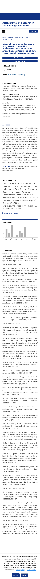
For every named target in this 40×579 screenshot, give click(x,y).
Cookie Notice (31, 570)
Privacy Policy (20, 570)
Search (33, 31)
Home (4, 37)
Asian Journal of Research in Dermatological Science (18, 24)
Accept (15, 575)
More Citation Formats (11, 213)
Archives (10, 37)
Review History (20, 61)
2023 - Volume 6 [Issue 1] (22, 37)
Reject (24, 575)
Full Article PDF (20, 58)
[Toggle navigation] (3, 31)
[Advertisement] (20, 6)
